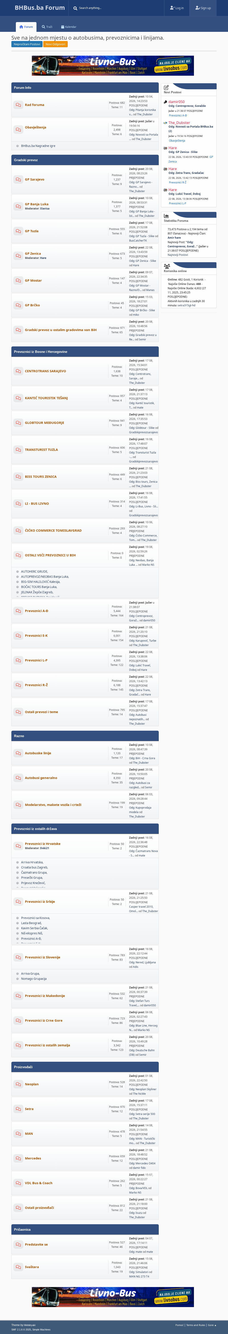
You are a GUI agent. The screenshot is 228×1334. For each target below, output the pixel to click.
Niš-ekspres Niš (31, 933)
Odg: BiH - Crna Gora (142, 758)
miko (136, 315)
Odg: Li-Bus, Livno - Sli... (143, 506)
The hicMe (139, 1094)
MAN (29, 1133)
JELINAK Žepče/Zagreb (37, 592)
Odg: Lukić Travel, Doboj (185, 194)
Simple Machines (41, 1329)
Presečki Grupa (31, 878)
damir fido (139, 1168)
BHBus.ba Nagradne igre (38, 146)
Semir (142, 339)
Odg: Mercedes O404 (142, 1163)
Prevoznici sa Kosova (35, 918)
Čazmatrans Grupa (34, 872)
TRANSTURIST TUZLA (41, 449)
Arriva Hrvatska (32, 862)
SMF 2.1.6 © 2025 (21, 1329)
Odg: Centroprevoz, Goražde (187, 106)
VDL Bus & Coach (39, 1183)
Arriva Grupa (30, 974)
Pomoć (179, 1325)
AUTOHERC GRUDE (34, 571)
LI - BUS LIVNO (37, 503)
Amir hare (174, 238)
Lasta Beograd (31, 923)
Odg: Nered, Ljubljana (142, 962)
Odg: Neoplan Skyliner (143, 1089)
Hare (43, 258)
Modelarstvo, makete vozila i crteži (53, 804)
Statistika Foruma (176, 220)
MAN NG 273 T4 (139, 1276)
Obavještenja (35, 127)
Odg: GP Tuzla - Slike (141, 236)
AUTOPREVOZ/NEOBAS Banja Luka (44, 577)
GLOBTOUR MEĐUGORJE (44, 422)
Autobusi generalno (41, 777)
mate (140, 407)
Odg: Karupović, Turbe (142, 641)
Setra (29, 1108)
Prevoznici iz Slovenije (42, 957)
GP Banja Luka (37, 204)
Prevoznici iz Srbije (40, 901)
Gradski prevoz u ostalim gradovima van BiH (61, 329)
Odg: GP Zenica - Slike (142, 261)
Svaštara (32, 1267)
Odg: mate (135, 1252)
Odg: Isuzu (135, 1213)
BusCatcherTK (138, 240)
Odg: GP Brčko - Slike (142, 310)
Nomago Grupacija (34, 979)
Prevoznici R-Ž (36, 685)
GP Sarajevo (34, 179)
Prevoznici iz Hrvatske (43, 843)
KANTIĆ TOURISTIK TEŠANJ (46, 398)
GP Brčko (32, 305)
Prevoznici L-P (36, 660)
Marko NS (148, 565)
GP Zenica (33, 253)
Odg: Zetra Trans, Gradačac (186, 173)
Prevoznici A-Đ (36, 610)
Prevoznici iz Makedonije (45, 995)
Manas (150, 290)
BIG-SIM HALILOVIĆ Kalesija (40, 582)
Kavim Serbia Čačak (34, 928)
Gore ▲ (212, 1325)
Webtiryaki (29, 1325)
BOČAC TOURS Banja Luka (38, 587)
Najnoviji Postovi (178, 255)
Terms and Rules (195, 1325)
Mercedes (33, 1158)
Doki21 (44, 848)
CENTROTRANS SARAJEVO (45, 371)
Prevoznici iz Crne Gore (44, 1020)
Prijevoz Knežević (33, 883)
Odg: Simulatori (138, 1272)
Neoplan (32, 1084)
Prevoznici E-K (36, 635)
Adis (135, 967)
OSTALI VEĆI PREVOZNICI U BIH (50, 555)
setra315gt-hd (186, 305)
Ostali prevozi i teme (41, 712)
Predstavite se (36, 1244)
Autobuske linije (38, 753)
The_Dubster (145, 114)
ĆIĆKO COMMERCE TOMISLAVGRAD (53, 530)
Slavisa (44, 208)
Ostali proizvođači (39, 1207)
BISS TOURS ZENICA (41, 476)
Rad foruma (34, 104)
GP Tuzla (32, 231)
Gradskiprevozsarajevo (143, 432)
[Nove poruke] (18, 106)
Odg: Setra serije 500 (142, 1114)
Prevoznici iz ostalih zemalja (47, 1045)
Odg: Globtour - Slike (142, 428)
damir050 (149, 620)
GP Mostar (33, 280)
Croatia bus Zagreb (34, 867)
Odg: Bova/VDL (138, 1188)
